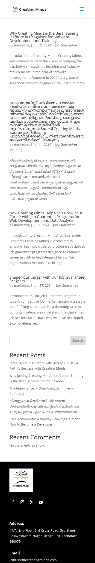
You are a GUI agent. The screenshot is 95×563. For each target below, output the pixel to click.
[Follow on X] (31, 502)
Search (77, 340)
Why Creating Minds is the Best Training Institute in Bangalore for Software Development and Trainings (43, 37)
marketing (22, 45)
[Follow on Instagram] (22, 502)
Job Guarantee (66, 45)
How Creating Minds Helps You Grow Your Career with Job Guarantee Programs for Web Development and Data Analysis (46, 216)
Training (15, 150)
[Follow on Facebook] (13, 502)
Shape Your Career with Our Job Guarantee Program (46, 279)
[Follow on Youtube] (41, 502)
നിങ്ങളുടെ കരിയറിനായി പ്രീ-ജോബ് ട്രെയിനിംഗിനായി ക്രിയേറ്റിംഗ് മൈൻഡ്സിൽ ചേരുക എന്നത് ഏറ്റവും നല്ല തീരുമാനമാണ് (44, 406)
